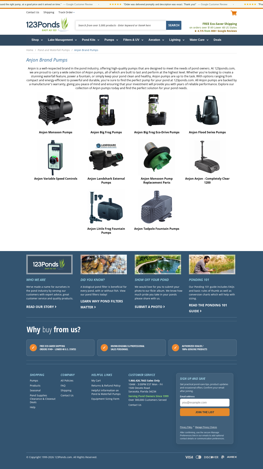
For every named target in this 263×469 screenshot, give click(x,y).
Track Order (66, 12)
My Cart (96, 380)
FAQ (63, 385)
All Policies (67, 380)
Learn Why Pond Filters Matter (102, 304)
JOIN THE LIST (204, 412)
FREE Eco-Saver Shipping (213, 25)
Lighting (175, 39)
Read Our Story (40, 307)
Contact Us (32, 12)
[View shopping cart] (234, 13)
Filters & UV (131, 39)
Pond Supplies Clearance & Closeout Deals (42, 399)
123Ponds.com (47, 24)
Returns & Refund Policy (105, 385)
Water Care (197, 39)
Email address (187, 396)
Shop (35, 39)
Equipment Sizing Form (105, 398)
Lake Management (60, 39)
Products (35, 385)
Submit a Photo (148, 307)
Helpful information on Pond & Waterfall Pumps (106, 392)
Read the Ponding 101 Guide (208, 308)
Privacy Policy (186, 427)
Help (32, 407)
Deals (217, 39)
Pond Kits (88, 39)
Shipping (48, 12)
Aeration (154, 39)
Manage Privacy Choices (206, 427)
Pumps (109, 39)
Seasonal (35, 390)
